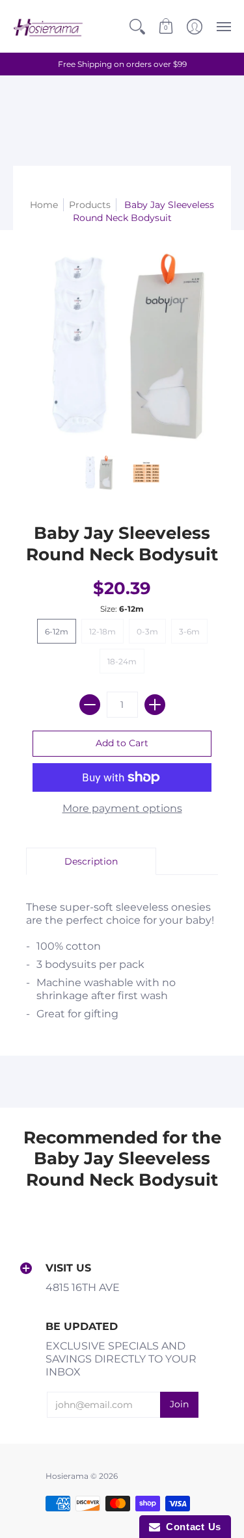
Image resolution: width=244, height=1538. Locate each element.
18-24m (122, 661)
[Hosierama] (49, 26)
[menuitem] (137, 26)
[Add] (154, 704)
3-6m (189, 631)
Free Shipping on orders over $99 (122, 64)
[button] (137, 26)
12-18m (102, 631)
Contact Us (190, 1526)
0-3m (147, 631)
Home (44, 205)
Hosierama (67, 1476)
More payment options (122, 808)
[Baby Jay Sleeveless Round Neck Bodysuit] (98, 472)
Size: (122, 609)
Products (90, 205)
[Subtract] (89, 704)
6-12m (56, 631)
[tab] (91, 861)
